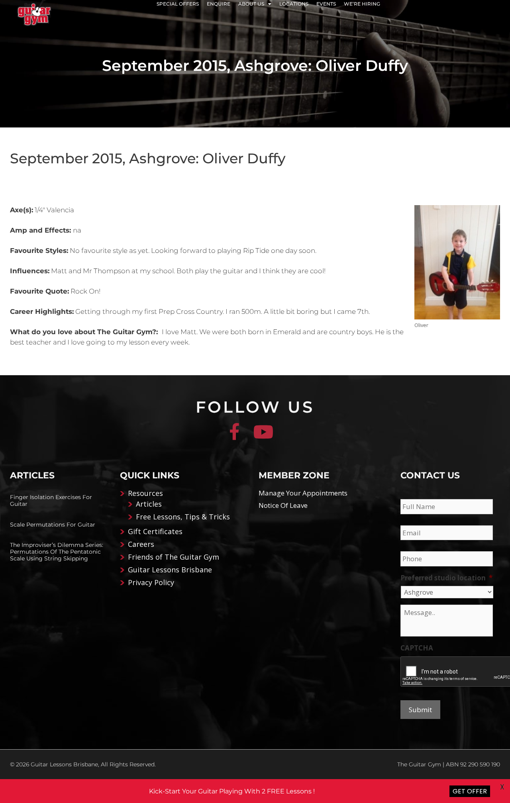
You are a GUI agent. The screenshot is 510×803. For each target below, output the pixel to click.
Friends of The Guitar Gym (173, 557)
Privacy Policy (151, 582)
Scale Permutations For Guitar (52, 524)
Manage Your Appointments (303, 492)
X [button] (502, 787)
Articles (149, 504)
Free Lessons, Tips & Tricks (183, 516)
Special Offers (178, 4)
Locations (293, 4)
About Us (251, 4)
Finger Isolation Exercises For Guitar (51, 500)
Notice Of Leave (283, 505)
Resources (145, 493)
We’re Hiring (362, 4)
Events (326, 4)
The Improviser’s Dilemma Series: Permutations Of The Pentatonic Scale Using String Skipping (56, 551)
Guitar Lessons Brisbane (170, 569)
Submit (420, 709)
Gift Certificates (155, 531)
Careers (141, 544)
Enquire (218, 4)
